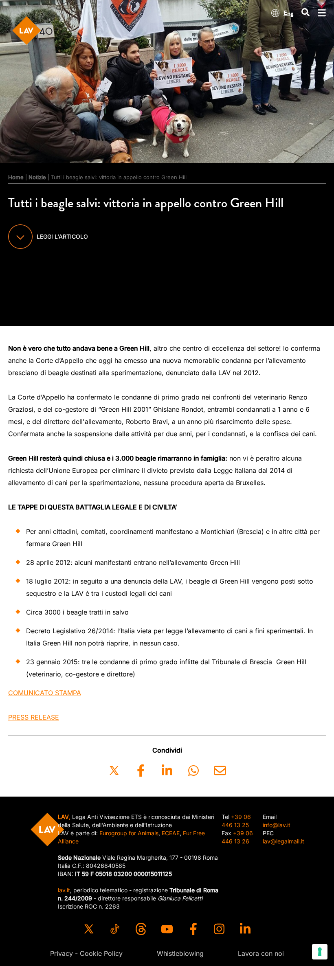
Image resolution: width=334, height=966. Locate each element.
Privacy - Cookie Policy (86, 953)
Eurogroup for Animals (128, 833)
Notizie (37, 177)
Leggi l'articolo (62, 236)
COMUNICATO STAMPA (44, 693)
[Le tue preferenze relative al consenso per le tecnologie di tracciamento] (319, 951)
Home (16, 177)
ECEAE (171, 833)
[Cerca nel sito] (305, 13)
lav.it (64, 890)
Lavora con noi (261, 953)
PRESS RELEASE (33, 717)
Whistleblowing (180, 953)
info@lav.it (276, 824)
